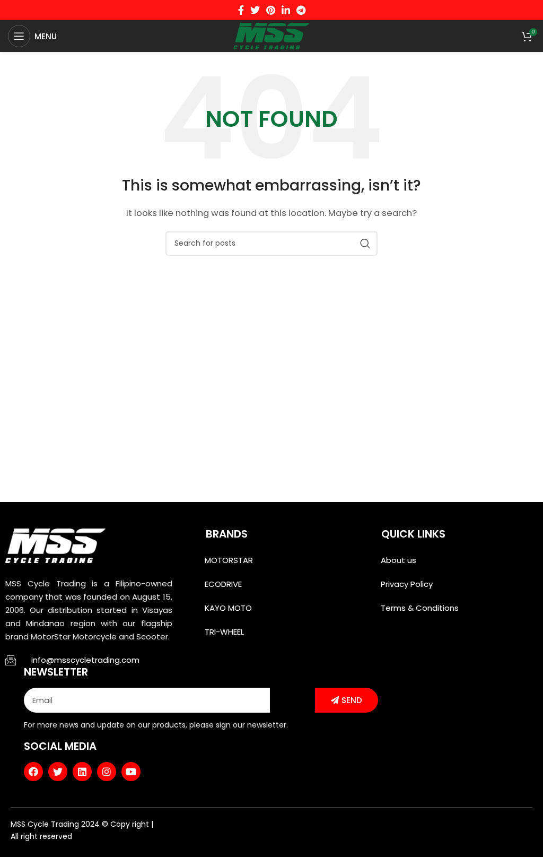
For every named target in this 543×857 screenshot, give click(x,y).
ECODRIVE (223, 584)
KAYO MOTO (228, 607)
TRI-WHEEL (224, 631)
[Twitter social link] (255, 10)
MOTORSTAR (229, 560)
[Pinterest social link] (270, 10)
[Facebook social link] (241, 10)
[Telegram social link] (301, 10)
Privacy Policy (407, 584)
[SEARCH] (365, 243)
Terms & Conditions (420, 607)
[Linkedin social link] (285, 10)
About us (398, 560)
